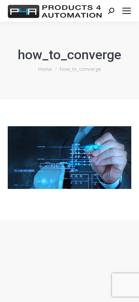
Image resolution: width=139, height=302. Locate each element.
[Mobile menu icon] (126, 10)
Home (45, 68)
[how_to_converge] (69, 157)
